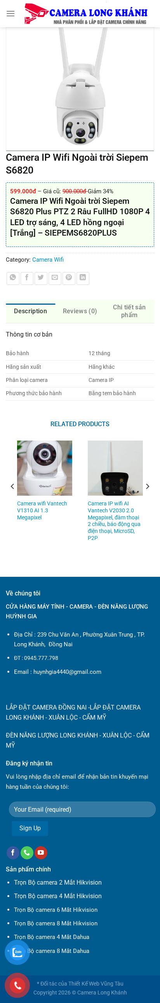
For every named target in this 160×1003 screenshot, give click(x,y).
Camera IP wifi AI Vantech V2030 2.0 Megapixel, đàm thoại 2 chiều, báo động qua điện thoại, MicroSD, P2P (114, 520)
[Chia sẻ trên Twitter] (41, 278)
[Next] (147, 502)
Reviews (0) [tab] (80, 311)
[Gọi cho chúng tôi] (27, 852)
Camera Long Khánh (102, 992)
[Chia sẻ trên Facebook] (27, 278)
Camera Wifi (48, 259)
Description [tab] (30, 311)
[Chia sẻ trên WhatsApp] (13, 278)
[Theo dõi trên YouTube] (41, 852)
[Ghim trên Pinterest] (69, 278)
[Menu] (10, 13)
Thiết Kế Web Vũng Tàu (95, 983)
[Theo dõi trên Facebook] (13, 852)
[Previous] (13, 502)
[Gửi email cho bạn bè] (55, 278)
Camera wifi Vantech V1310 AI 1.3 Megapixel (42, 510)
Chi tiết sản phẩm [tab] (129, 311)
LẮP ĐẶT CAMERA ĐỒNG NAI (46, 707)
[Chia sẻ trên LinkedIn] (83, 278)
